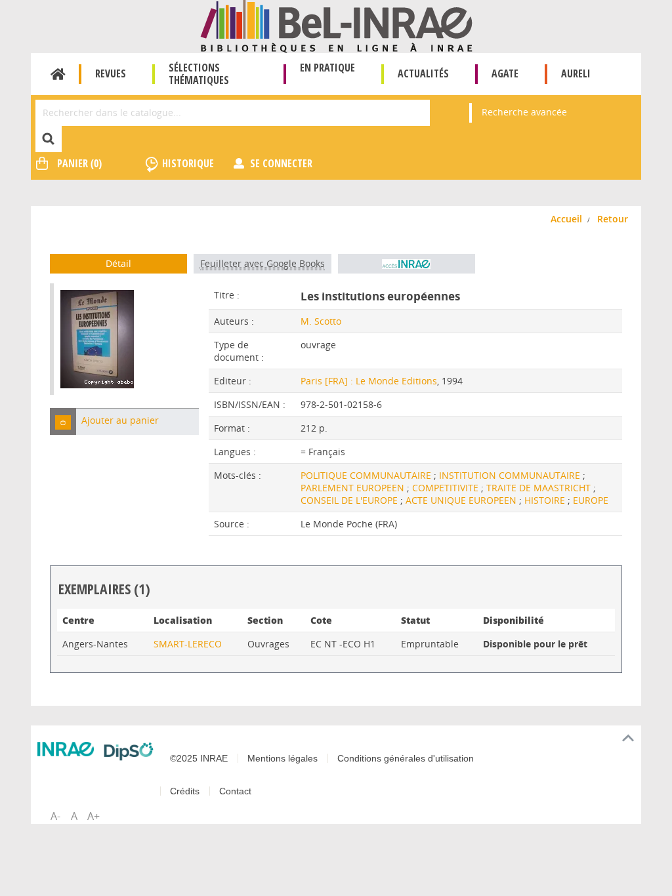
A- (55, 816)
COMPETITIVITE (446, 487)
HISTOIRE (546, 500)
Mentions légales (282, 758)
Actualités (423, 73)
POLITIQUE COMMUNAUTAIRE (367, 475)
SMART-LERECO (188, 644)
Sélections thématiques (199, 73)
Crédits (185, 791)
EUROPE (590, 500)
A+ (93, 816)
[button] (63, 421)
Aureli (576, 73)
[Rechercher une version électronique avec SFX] (406, 264)
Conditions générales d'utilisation (405, 758)
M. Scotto (321, 321)
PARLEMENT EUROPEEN (354, 487)
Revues (110, 73)
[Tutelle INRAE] (65, 749)
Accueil (58, 74)
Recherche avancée (524, 112)
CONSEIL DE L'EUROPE (350, 500)
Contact (235, 791)
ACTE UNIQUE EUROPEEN (462, 500)
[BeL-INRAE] (336, 25)
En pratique (327, 67)
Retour (612, 219)
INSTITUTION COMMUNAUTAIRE (511, 475)
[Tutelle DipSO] (128, 751)
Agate (505, 73)
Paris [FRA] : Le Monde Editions (369, 381)
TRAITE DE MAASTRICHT (539, 487)
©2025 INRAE (199, 758)
